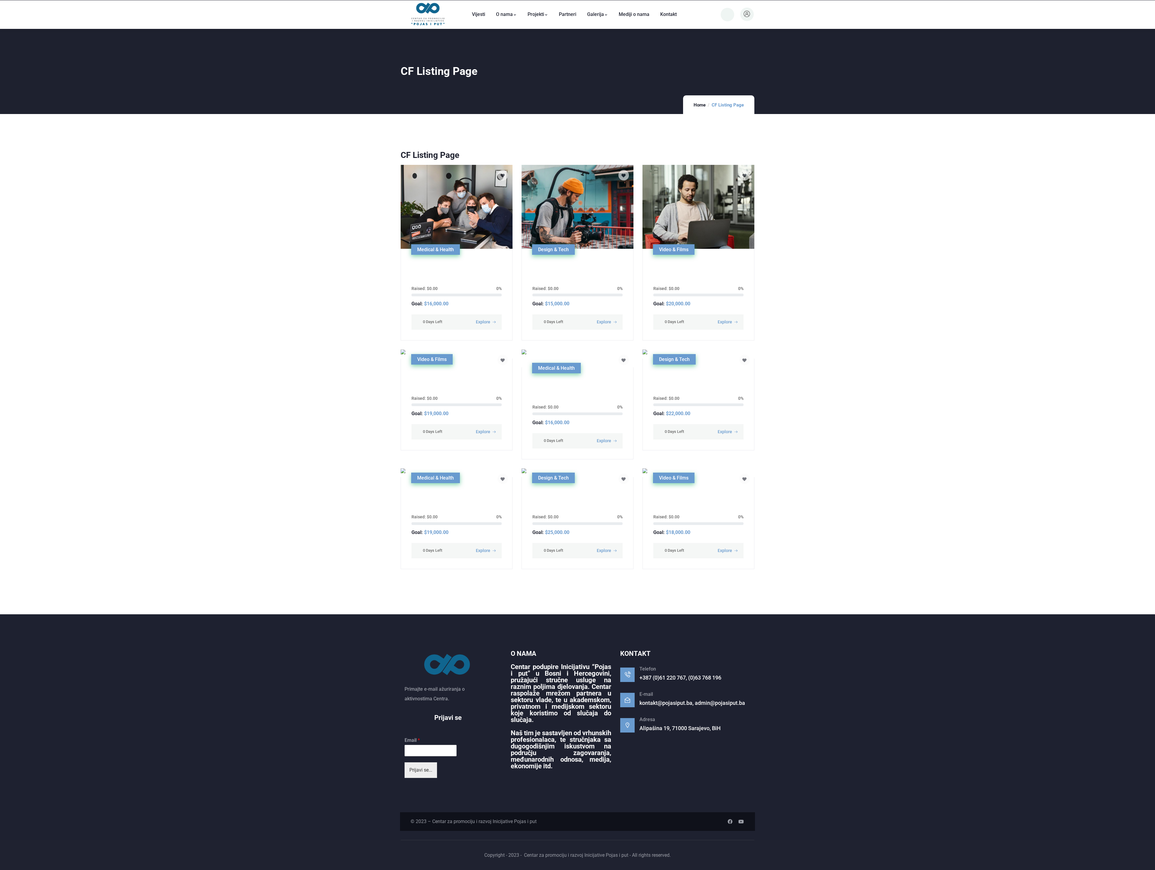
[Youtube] (741, 821)
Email (412, 740)
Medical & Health (435, 249)
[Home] (428, 14)
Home (700, 105)
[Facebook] (730, 821)
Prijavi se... (420, 770)
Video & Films (673, 249)
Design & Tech (553, 249)
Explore (483, 321)
